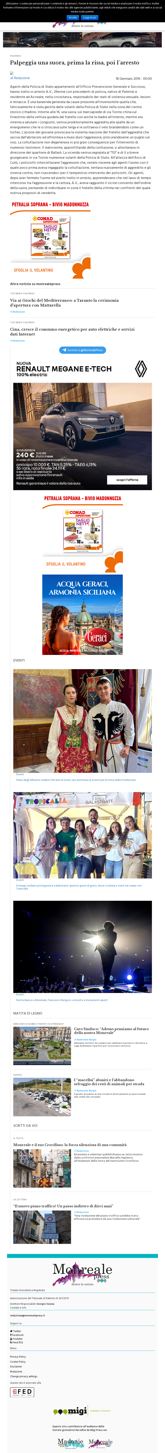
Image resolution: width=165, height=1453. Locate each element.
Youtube (17, 1337)
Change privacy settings (23, 1374)
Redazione (16, 1370)
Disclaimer (16, 1365)
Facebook (17, 1333)
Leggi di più (89, 17)
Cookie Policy (18, 1360)
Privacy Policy (18, 1355)
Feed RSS (17, 1340)
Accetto (73, 17)
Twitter (16, 1329)
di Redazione (20, 76)
